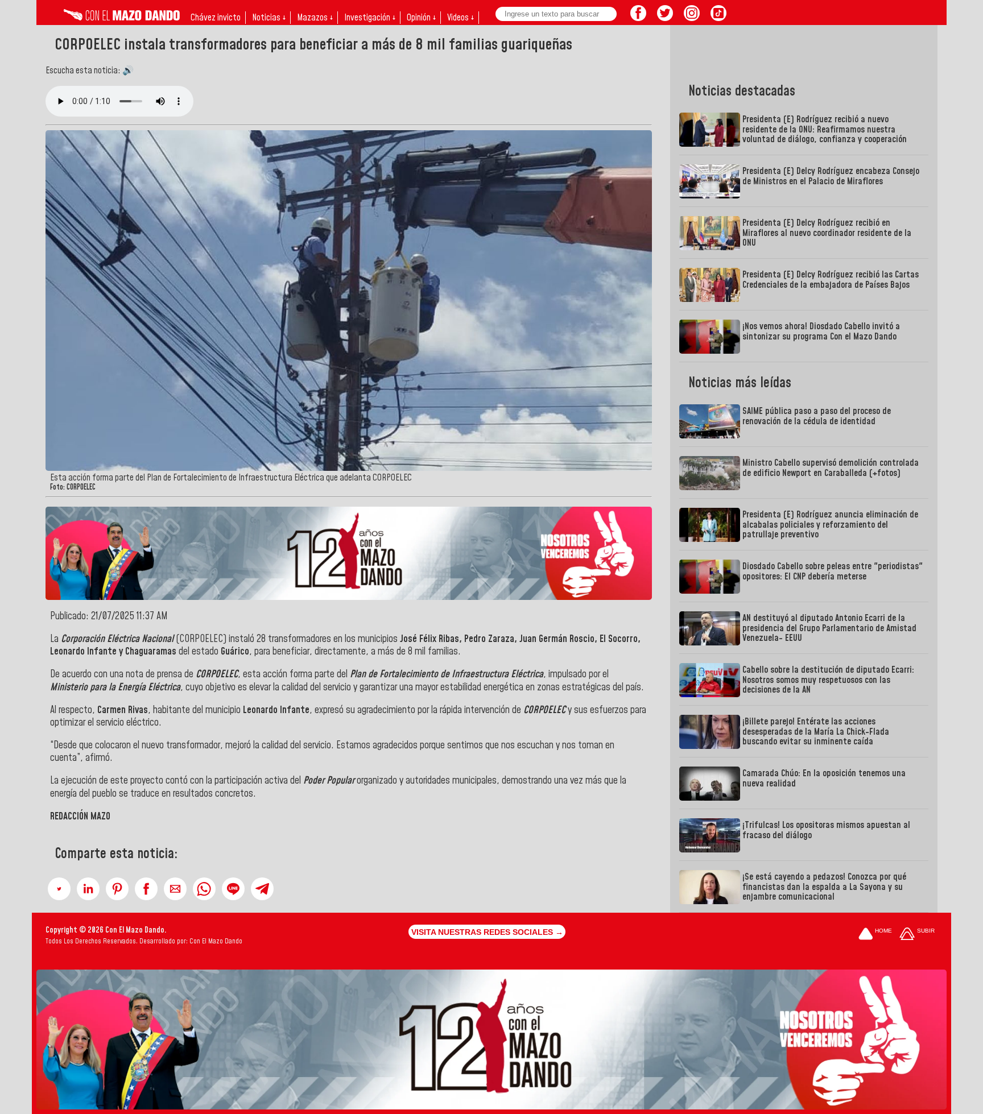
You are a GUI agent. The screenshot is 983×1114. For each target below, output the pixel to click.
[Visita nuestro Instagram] (692, 17)
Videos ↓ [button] (460, 17)
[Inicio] (122, 17)
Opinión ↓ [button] (421, 17)
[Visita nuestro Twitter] (665, 17)
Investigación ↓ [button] (369, 17)
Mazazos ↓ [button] (315, 17)
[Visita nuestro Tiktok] (718, 17)
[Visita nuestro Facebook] (638, 17)
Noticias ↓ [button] (269, 17)
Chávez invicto (216, 17)
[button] (59, 888)
